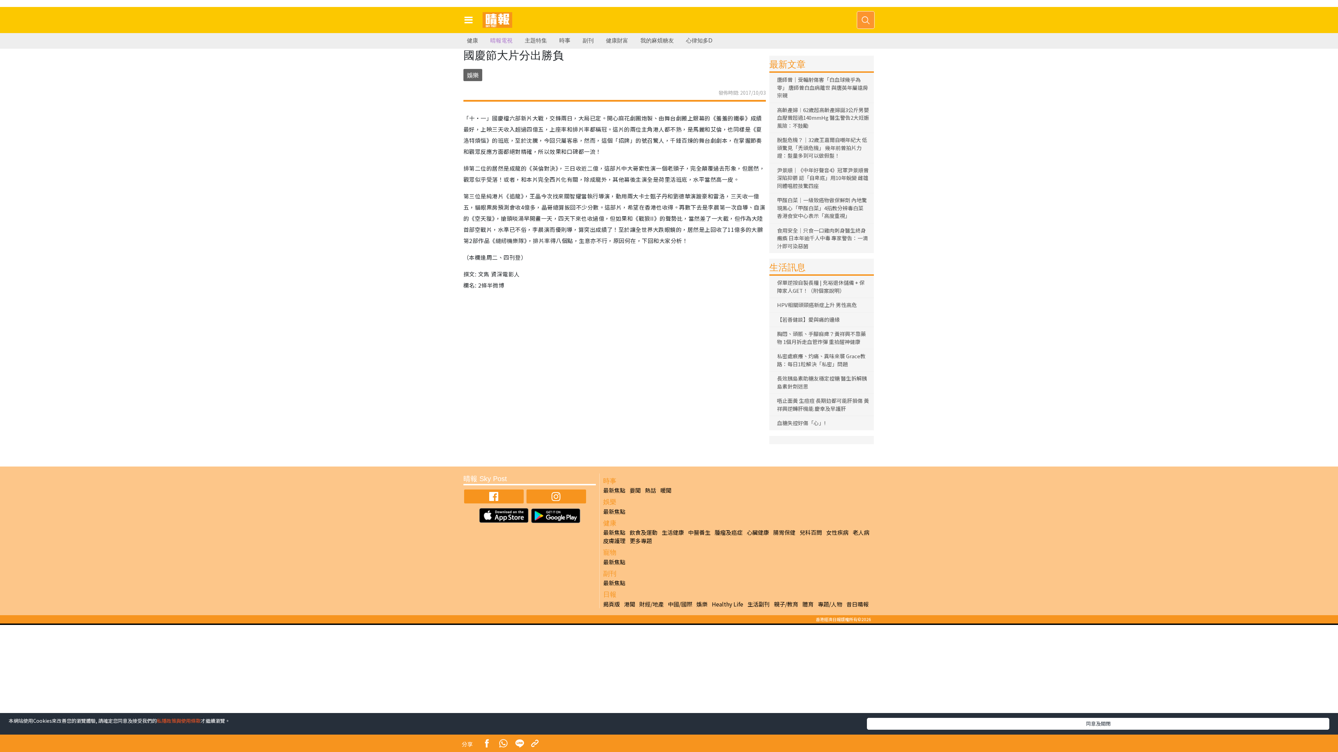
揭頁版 (611, 604)
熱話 (650, 490)
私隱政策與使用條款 (179, 720)
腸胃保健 (784, 532)
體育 (808, 604)
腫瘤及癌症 (729, 532)
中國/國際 (680, 604)
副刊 (588, 41)
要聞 (635, 490)
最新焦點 (614, 490)
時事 (564, 41)
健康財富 (617, 41)
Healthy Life (727, 604)
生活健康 (673, 532)
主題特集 (536, 41)
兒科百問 (811, 532)
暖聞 (665, 490)
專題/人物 (830, 604)
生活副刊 (758, 604)
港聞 (629, 604)
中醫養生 (699, 532)
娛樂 (473, 75)
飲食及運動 (644, 532)
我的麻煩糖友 (657, 41)
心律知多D (699, 41)
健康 (472, 41)
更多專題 (641, 540)
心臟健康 (758, 532)
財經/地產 (651, 604)
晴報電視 (501, 41)
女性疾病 (837, 532)
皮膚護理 (614, 540)
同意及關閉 (1098, 723)
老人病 (861, 532)
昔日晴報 (857, 604)
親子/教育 (786, 604)
